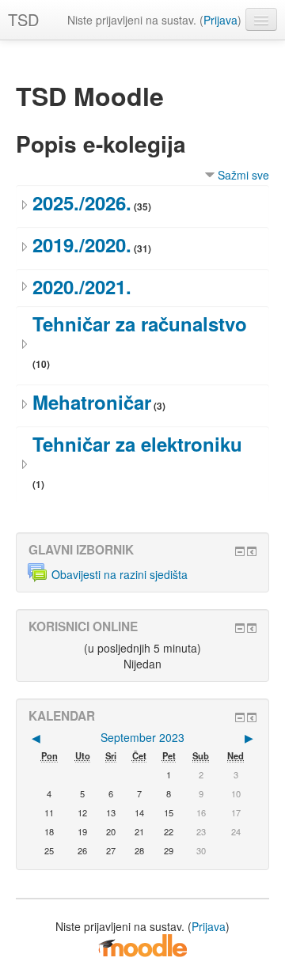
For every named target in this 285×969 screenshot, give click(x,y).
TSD (23, 19)
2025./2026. (81, 202)
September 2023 (142, 737)
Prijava (220, 20)
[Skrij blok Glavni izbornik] (240, 551)
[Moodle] (142, 944)
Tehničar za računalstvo (139, 323)
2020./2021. (81, 286)
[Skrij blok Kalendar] (240, 717)
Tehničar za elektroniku (137, 443)
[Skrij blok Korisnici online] (240, 628)
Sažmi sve (243, 175)
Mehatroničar (91, 401)
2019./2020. (81, 244)
